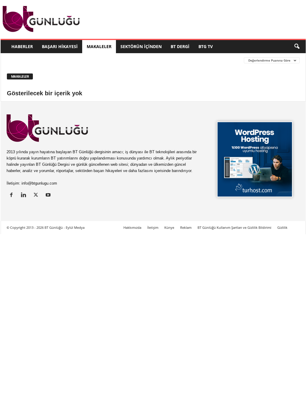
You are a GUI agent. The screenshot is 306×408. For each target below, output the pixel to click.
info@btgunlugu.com (39, 183)
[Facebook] (13, 195)
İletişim (152, 227)
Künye (169, 227)
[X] (37, 195)
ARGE (200, 60)
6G (48, 60)
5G (34, 60)
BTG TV (205, 46)
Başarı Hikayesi (60, 46)
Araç (153, 60)
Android (113, 60)
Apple (135, 60)
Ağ (93, 60)
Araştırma (177, 60)
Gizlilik (282, 227)
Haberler (22, 46)
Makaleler (99, 46)
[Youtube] (48, 195)
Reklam (186, 227)
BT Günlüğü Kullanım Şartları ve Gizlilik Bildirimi (234, 227)
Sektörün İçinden (141, 46)
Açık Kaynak (70, 60)
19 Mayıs (15, 60)
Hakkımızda (132, 227)
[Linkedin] (25, 195)
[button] (296, 46)
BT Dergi (180, 46)
